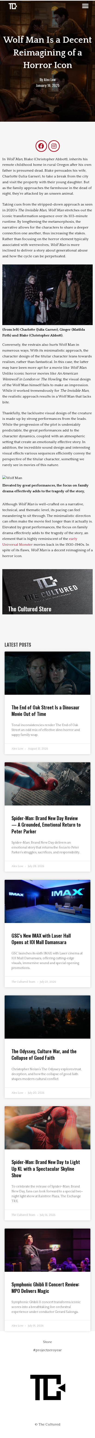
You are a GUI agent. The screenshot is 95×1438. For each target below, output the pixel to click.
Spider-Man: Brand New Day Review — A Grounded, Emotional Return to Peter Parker (46, 824)
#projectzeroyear (47, 1350)
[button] (85, 6)
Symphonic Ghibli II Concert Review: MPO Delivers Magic (45, 1287)
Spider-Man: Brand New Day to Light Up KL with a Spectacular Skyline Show (46, 1168)
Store (47, 1342)
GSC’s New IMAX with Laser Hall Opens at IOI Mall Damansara (41, 939)
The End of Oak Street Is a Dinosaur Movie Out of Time (46, 710)
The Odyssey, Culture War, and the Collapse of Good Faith (44, 1054)
